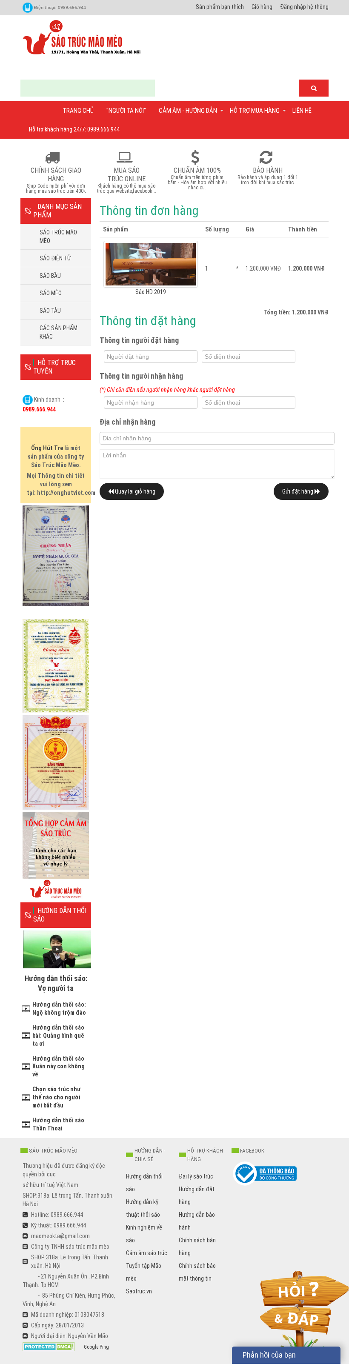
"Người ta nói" (126, 110)
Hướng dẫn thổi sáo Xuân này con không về (58, 1066)
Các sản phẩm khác (58, 332)
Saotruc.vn (139, 1291)
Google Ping (96, 1347)
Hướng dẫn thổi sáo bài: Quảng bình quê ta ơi (58, 1035)
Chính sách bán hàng (197, 1246)
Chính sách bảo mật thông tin (197, 1272)
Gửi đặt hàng (298, 491)
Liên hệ (302, 110)
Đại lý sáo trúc (196, 1176)
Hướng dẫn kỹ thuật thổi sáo (143, 1208)
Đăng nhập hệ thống (304, 6)
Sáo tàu (50, 310)
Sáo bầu (50, 275)
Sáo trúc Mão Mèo (58, 236)
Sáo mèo (51, 293)
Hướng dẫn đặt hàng (197, 1195)
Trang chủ (78, 110)
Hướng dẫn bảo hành (197, 1221)
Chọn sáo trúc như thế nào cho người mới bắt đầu (56, 1097)
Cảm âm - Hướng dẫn (188, 110)
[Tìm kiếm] (314, 88)
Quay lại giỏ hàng (134, 491)
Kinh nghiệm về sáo (144, 1234)
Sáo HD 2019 (150, 291)
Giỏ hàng (262, 6)
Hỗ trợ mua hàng (255, 110)
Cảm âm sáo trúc (146, 1253)
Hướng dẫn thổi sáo (144, 1183)
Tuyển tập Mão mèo (143, 1272)
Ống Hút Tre (47, 448)
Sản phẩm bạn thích (220, 6)
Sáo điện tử (55, 258)
